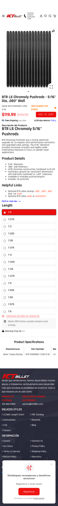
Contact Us (37, 441)
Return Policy (9, 456)
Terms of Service (11, 451)
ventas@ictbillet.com (32, 404)
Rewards (35, 419)
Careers (7, 430)
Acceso (6, 441)
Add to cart (46, 114)
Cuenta (41, 16)
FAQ (5, 425)
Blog (33, 425)
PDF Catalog (37, 414)
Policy (53, 120)
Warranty (36, 456)
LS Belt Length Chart (13, 414)
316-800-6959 (8, 404)
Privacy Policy (38, 446)
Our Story (8, 446)
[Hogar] (14, 16)
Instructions (9, 419)
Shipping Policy (38, 451)
